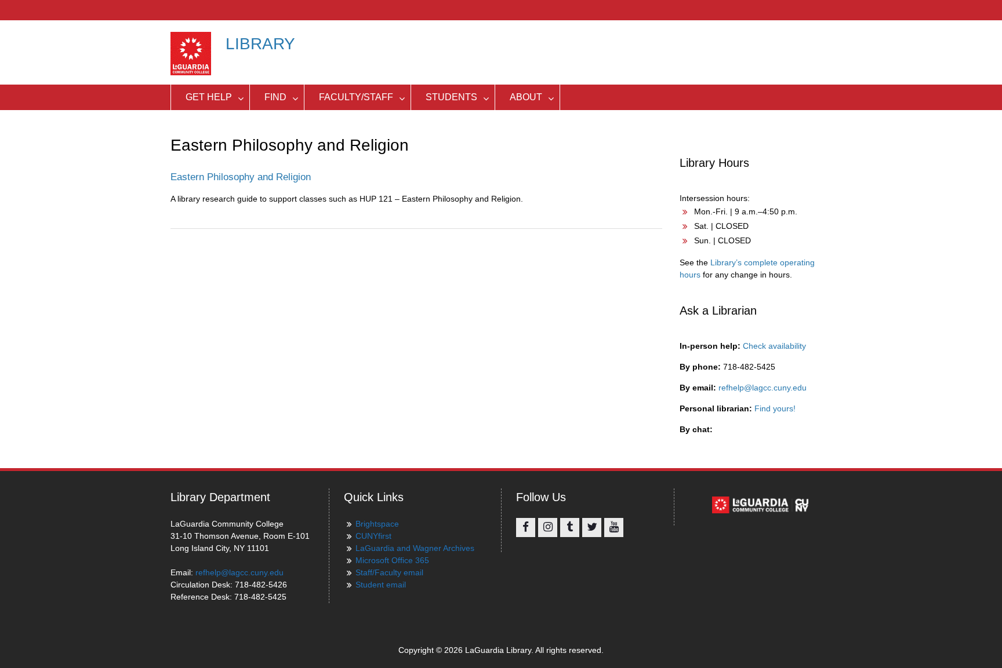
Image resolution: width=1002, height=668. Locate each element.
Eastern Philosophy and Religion (240, 176)
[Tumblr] (569, 527)
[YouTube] (613, 527)
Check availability (774, 346)
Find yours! (775, 408)
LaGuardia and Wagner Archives (414, 548)
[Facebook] (525, 527)
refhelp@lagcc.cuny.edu (762, 387)
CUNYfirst (373, 536)
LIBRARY (260, 44)
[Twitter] (591, 527)
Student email (380, 584)
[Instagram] (547, 527)
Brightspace (377, 523)
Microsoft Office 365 (392, 560)
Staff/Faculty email (389, 572)
